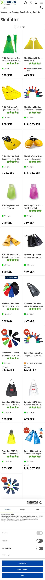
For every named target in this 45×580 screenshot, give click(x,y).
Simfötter (36, 12)
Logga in (30, 2)
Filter (22, 27)
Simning (15, 12)
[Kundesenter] (25, 2)
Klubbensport (6, 12)
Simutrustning (25, 12)
